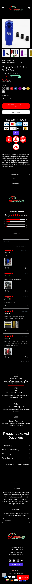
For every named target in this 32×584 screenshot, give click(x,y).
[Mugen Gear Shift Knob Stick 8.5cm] (6, 53)
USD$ (16, 570)
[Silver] (3, 91)
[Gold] (28, 88)
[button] (25, 8)
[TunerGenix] (16, 8)
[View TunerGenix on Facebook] (14, 560)
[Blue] (15, 88)
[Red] (11, 88)
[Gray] (7, 88)
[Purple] (20, 88)
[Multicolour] (24, 88)
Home (3, 60)
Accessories (10, 60)
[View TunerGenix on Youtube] (22, 560)
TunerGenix (16, 573)
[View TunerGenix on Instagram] (10, 560)
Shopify (21, 573)
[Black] (3, 88)
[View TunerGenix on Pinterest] (18, 560)
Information (15, 483)
